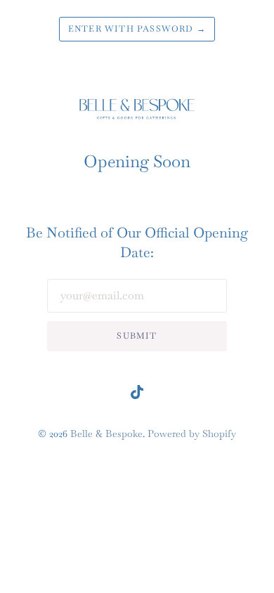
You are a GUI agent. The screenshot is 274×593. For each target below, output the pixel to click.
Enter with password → (137, 28)
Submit (137, 335)
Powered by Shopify (192, 433)
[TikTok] (137, 395)
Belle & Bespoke (106, 433)
